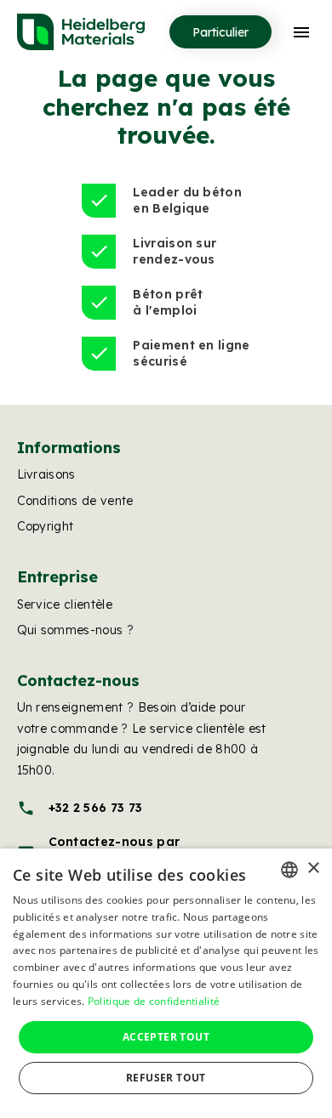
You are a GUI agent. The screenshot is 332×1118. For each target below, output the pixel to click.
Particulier (220, 32)
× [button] (312, 868)
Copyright (45, 526)
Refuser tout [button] (166, 1077)
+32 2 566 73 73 (80, 809)
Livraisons (46, 474)
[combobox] (289, 869)
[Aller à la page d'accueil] (81, 32)
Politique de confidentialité (154, 1001)
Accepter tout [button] (166, 1037)
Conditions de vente (75, 500)
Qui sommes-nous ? (75, 630)
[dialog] (166, 983)
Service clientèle (64, 604)
